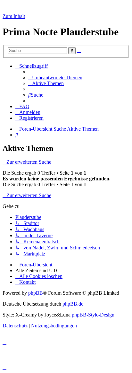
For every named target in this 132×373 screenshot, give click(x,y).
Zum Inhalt (14, 16)
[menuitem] (55, 77)
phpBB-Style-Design (93, 314)
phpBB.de (72, 304)
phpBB (35, 293)
